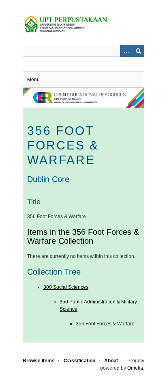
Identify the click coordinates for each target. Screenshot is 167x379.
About (111, 361)
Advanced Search (126, 51)
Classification (79, 361)
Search (138, 51)
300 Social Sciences (65, 287)
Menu (33, 79)
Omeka (135, 368)
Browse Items (39, 361)
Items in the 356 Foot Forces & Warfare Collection (83, 236)
